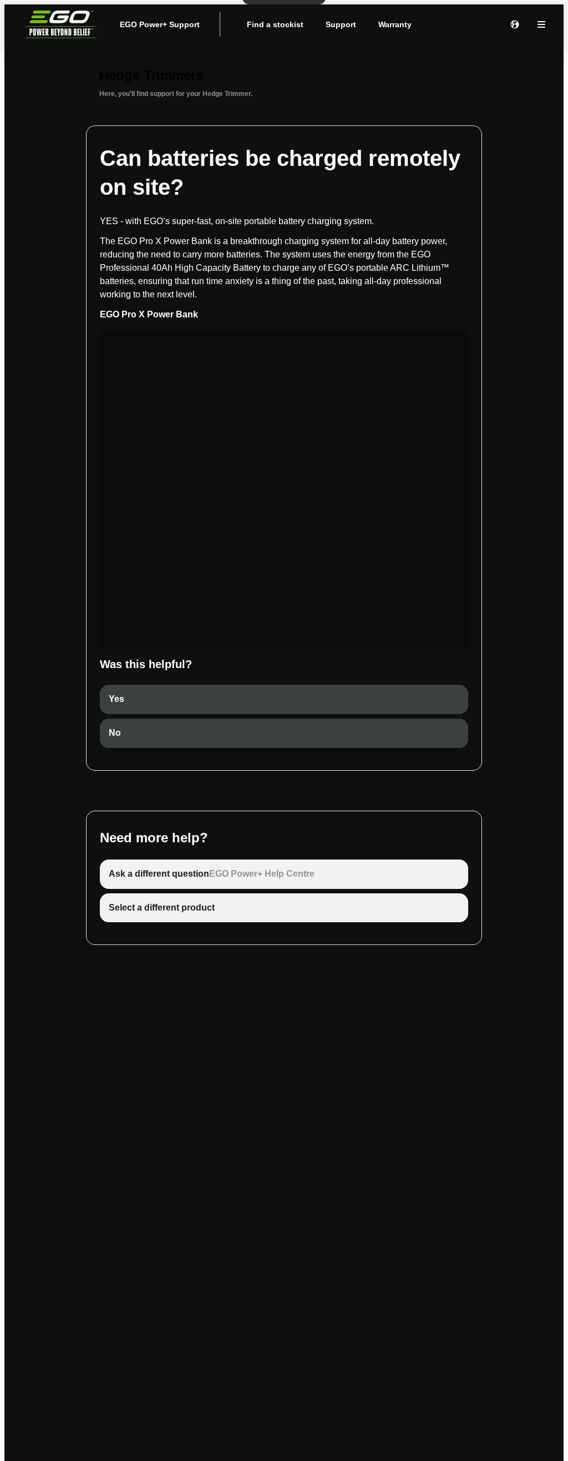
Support (341, 24)
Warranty (395, 24)
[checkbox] (284, 699)
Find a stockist (275, 24)
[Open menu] (541, 24)
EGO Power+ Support (160, 24)
